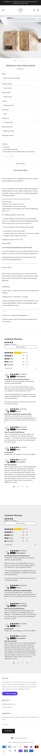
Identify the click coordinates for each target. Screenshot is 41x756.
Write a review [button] (20, 347)
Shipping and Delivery (9, 704)
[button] (8, 353)
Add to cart (20, 164)
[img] (14, 374)
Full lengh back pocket (11, 149)
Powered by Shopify (27, 742)
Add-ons (4, 144)
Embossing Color (7, 127)
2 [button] (18, 486)
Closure (4, 101)
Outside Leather (7, 84)
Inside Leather (6, 93)
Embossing (5, 118)
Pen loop (6, 147)
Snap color (5, 110)
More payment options (21, 170)
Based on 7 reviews (10, 344)
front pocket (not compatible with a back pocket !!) (19, 152)
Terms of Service (7, 707)
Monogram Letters (8, 135)
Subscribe (8, 731)
